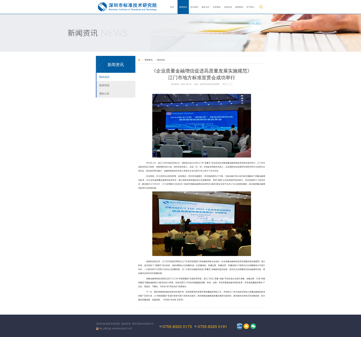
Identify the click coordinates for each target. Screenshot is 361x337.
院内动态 (104, 77)
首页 (172, 6)
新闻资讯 (183, 6)
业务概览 (217, 6)
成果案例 (239, 6)
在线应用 (228, 6)
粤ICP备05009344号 (143, 323)
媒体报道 (104, 85)
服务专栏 (206, 6)
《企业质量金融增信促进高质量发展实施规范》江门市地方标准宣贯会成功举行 (201, 74)
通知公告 (104, 93)
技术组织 (194, 6)
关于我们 (250, 6)
